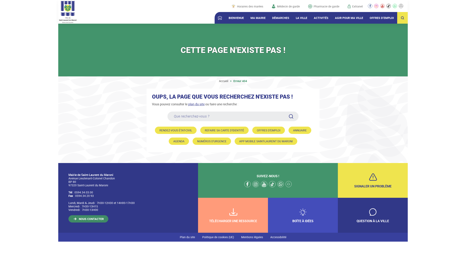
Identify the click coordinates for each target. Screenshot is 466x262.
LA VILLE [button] (301, 18)
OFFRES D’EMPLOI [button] (382, 18)
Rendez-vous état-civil (175, 130)
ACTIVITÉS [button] (321, 18)
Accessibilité (278, 237)
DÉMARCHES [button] (280, 18)
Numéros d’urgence (211, 141)
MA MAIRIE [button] (258, 18)
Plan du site (187, 237)
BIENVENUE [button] (236, 18)
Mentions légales (252, 237)
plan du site (196, 104)
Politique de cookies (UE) (218, 237)
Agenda (178, 141)
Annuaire (300, 130)
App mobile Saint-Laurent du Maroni (266, 141)
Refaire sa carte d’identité (224, 130)
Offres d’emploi (268, 130)
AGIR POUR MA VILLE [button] (349, 18)
